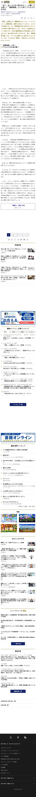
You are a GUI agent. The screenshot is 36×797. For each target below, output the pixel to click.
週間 (22, 332)
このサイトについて (6, 748)
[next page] (27, 234)
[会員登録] (32, 2)
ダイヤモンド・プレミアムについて (10, 750)
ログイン (25, 2)
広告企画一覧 (5, 705)
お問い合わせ (4, 770)
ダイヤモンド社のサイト (7, 778)
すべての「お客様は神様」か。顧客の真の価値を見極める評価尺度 (18, 638)
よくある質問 (4, 764)
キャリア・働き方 (5, 13)
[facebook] (18, 737)
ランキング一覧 (17, 404)
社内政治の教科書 (15, 13)
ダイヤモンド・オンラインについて (10, 744)
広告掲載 (3, 767)
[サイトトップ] (6, 2)
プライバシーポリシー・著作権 (8, 762)
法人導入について (5, 773)
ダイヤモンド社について (7, 783)
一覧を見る (18, 644)
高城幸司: (13, 12)
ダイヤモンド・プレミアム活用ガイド (10, 753)
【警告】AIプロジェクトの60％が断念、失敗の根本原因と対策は (18, 627)
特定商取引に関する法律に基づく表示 (10, 759)
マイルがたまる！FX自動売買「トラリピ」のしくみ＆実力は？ (18, 632)
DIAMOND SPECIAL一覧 (8, 701)
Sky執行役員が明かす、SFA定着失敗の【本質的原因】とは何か (18, 621)
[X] (11, 737)
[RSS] (25, 737)
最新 (5, 332)
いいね (31, 332)
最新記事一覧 (18, 691)
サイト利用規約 (5, 756)
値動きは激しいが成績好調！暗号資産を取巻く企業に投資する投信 (18, 615)
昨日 (13, 332)
